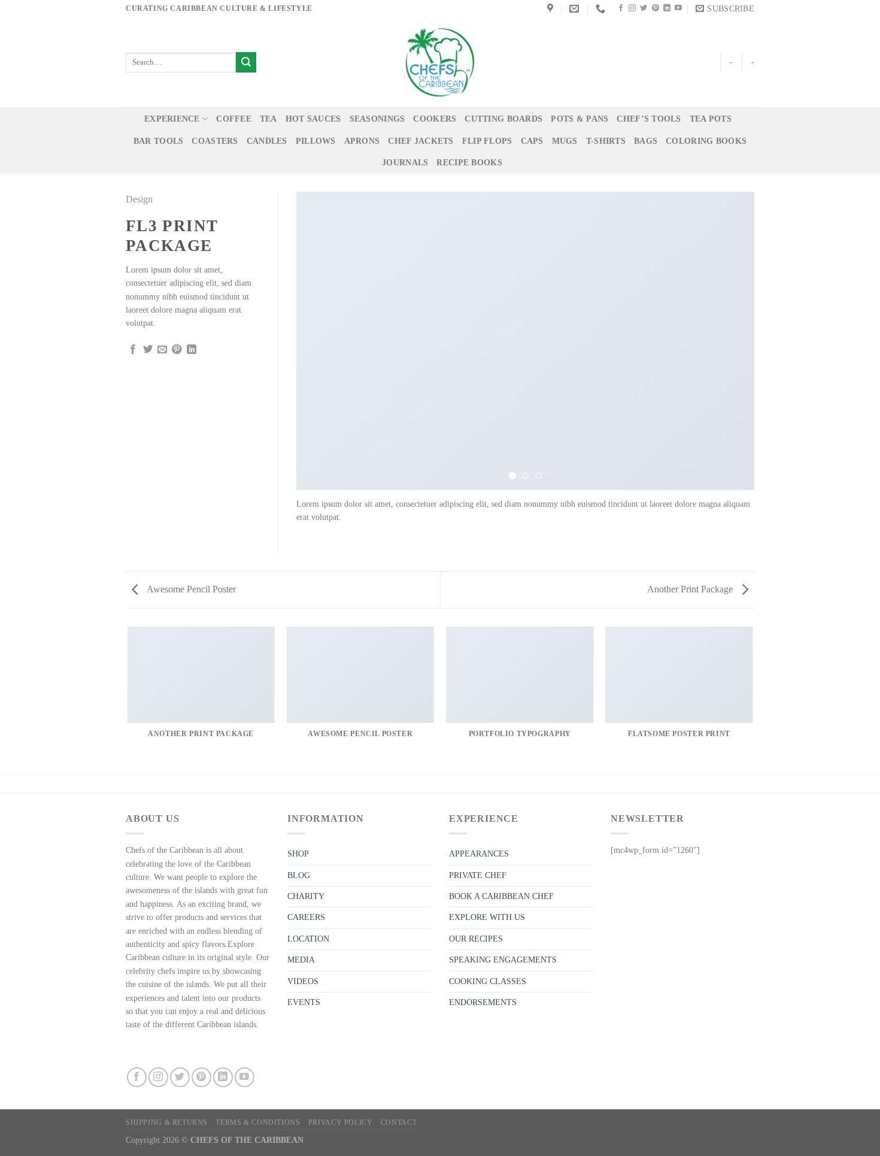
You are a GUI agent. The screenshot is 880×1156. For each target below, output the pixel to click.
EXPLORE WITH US (487, 917)
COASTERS (215, 141)
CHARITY (305, 896)
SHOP (298, 853)
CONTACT (399, 1122)
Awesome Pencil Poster (190, 589)
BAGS (645, 141)
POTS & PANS (579, 118)
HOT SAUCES (313, 118)
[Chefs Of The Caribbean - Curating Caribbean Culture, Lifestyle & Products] (440, 62)
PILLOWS (316, 141)
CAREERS (306, 917)
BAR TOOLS (158, 141)
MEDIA (301, 959)
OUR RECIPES (476, 938)
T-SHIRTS (606, 141)
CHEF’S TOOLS (649, 118)
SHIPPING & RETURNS (167, 1122)
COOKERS (434, 118)
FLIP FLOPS (487, 141)
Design (139, 199)
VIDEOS (302, 981)
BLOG (298, 875)
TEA (268, 118)
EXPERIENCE (172, 118)
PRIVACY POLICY (340, 1122)
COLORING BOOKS (706, 141)
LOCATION (308, 938)
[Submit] (246, 62)
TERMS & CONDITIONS (258, 1122)
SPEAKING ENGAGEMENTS (503, 959)
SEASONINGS (377, 118)
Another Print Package (691, 589)
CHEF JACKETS (420, 141)
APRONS (362, 141)
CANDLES (267, 141)
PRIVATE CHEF (477, 875)
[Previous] (320, 340)
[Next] (730, 340)
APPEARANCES (479, 853)
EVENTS (303, 1002)
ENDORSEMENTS (483, 1002)
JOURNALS (405, 162)
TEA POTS (711, 118)
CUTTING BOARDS (503, 118)
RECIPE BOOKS (469, 162)
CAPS (532, 141)
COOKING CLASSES (487, 981)
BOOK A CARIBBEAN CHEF (501, 896)
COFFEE (233, 118)
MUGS (565, 141)
